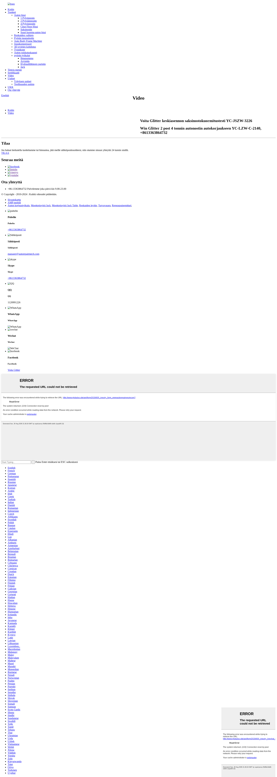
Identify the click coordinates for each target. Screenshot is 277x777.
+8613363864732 (17, 229)
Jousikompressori (23, 44)
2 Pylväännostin (29, 21)
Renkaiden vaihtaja (24, 35)
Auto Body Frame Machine (28, 41)
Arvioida (25, 61)
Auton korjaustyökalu (19, 205)
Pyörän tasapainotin (24, 38)
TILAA (5, 153)
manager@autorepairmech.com (23, 254)
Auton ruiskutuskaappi (25, 52)
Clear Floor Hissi (29, 26)
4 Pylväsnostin (28, 23)
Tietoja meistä (15, 69)
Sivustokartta (14, 199)
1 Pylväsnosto (28, 18)
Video (11, 75)
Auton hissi (20, 15)
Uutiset (11, 78)
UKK (10, 87)
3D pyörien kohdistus (25, 46)
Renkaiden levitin (88, 205)
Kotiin (11, 9)
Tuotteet (12, 12)
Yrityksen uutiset (22, 81)
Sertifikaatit (13, 72)
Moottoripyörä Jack (41, 205)
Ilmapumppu (27, 58)
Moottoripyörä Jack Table (65, 205)
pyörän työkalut (22, 55)
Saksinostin (26, 29)
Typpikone (19, 49)
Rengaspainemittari (121, 205)
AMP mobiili (14, 202)
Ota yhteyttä (14, 90)
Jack (23, 67)
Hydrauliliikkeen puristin (33, 64)
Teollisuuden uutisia (24, 84)
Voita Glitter (14, 370)
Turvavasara (104, 205)
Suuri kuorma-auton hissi (33, 32)
